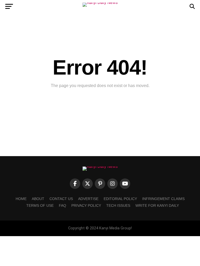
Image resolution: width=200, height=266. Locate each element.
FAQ (62, 205)
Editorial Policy (120, 199)
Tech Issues (118, 205)
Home (21, 199)
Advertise (88, 199)
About (38, 199)
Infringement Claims (163, 199)
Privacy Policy (86, 205)
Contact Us (61, 199)
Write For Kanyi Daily (157, 205)
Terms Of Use (40, 205)
